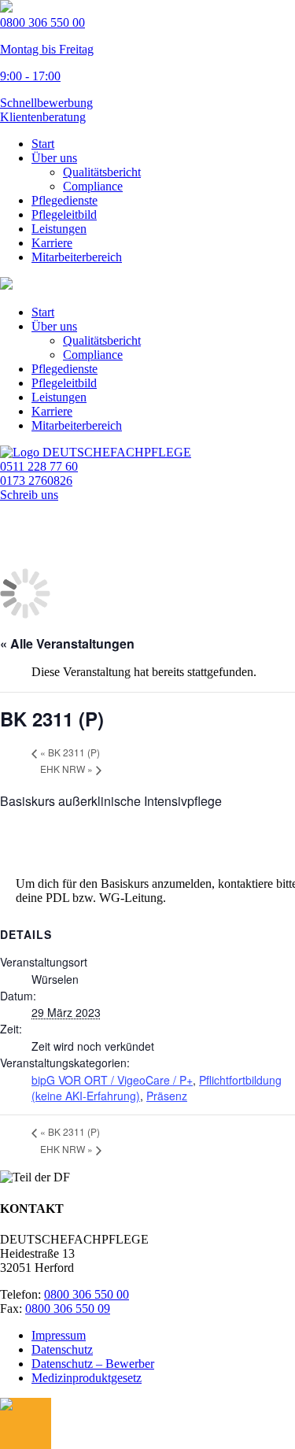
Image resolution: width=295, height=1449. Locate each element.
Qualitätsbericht (102, 172)
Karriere (51, 243)
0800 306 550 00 (86, 1294)
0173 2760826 (36, 480)
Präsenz (166, 1095)
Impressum (58, 1335)
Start (42, 143)
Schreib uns (29, 494)
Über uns (54, 157)
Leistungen (59, 228)
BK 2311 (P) (70, 752)
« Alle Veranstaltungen (67, 643)
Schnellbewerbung (46, 102)
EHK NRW (66, 768)
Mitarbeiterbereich (76, 257)
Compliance (93, 186)
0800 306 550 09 (67, 1308)
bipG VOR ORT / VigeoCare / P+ (112, 1080)
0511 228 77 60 (39, 466)
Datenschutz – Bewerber (92, 1363)
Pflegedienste (64, 200)
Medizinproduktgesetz (86, 1377)
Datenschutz (62, 1349)
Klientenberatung (43, 117)
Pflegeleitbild (64, 214)
